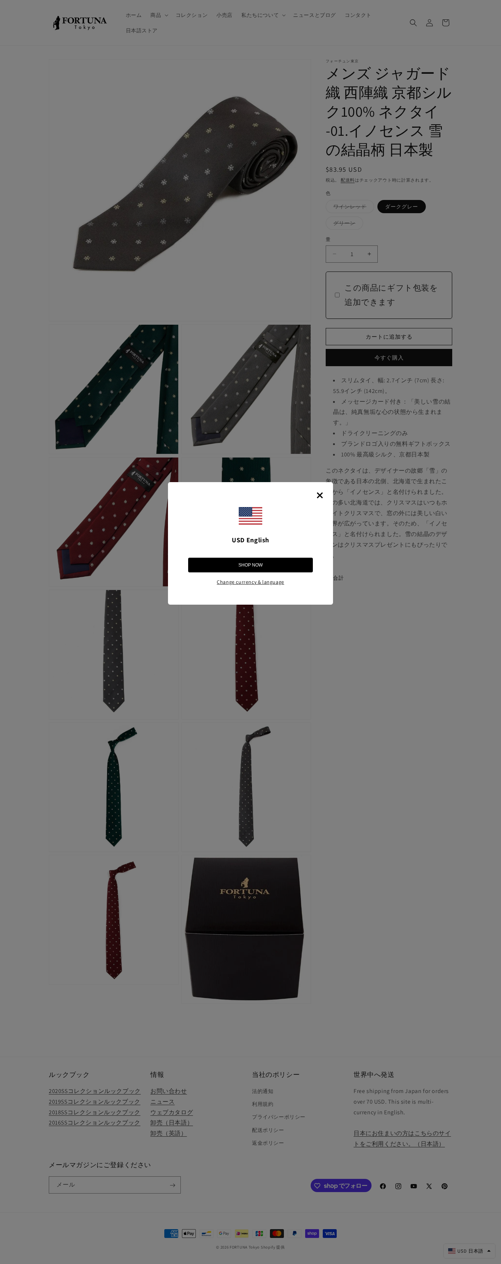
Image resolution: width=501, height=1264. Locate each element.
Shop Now (250, 565)
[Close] (320, 495)
